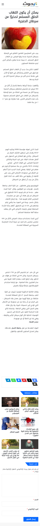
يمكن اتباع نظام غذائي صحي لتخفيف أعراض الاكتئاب (30, 411)
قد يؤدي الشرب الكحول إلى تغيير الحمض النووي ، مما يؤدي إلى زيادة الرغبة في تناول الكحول (10, 454)
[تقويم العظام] (10, 423)
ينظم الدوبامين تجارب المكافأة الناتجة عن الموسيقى (12, 411)
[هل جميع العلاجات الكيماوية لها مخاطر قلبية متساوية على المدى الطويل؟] (29, 422)
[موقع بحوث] (29, 4)
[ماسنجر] (18, 380)
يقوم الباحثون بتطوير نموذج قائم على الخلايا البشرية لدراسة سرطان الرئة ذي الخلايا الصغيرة (30, 454)
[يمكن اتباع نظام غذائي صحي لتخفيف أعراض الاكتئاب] (29, 402)
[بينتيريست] (23, 380)
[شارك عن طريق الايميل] (34, 384)
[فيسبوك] (34, 380)
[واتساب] (13, 380)
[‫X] (29, 380)
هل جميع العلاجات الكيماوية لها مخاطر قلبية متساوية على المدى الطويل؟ (29, 432)
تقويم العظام (14, 432)
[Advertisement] (20, 127)
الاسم (35, 499)
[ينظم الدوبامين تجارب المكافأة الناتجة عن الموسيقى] (10, 402)
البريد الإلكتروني (32, 509)
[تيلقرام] (7, 380)
